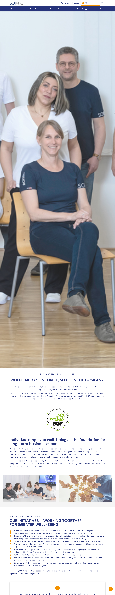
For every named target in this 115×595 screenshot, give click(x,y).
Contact (76, 3)
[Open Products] (38, 9)
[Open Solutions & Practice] (65, 9)
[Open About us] (18, 9)
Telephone (68, 3)
